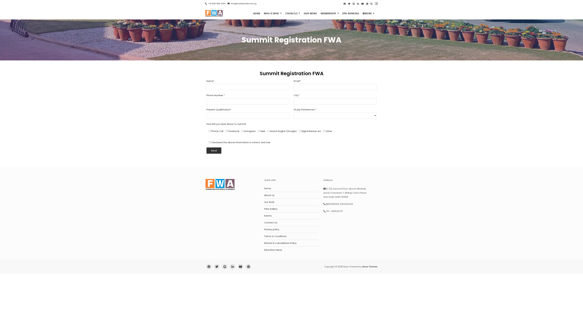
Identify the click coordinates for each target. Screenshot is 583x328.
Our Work (269, 202)
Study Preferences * (305, 109)
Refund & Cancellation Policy (280, 243)
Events (268, 215)
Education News (273, 249)
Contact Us (270, 222)
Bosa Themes (369, 266)
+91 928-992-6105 (216, 3)
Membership (328, 13)
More (368, 13)
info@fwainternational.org (243, 3)
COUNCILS (291, 13)
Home (256, 13)
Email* (297, 81)
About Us (269, 195)
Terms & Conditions (275, 236)
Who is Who (271, 13)
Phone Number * (215, 95)
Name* (210, 81)
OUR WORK (310, 13)
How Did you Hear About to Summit (226, 124)
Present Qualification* (218, 109)
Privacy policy (271, 229)
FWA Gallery (270, 208)
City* (296, 95)
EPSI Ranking (350, 13)
